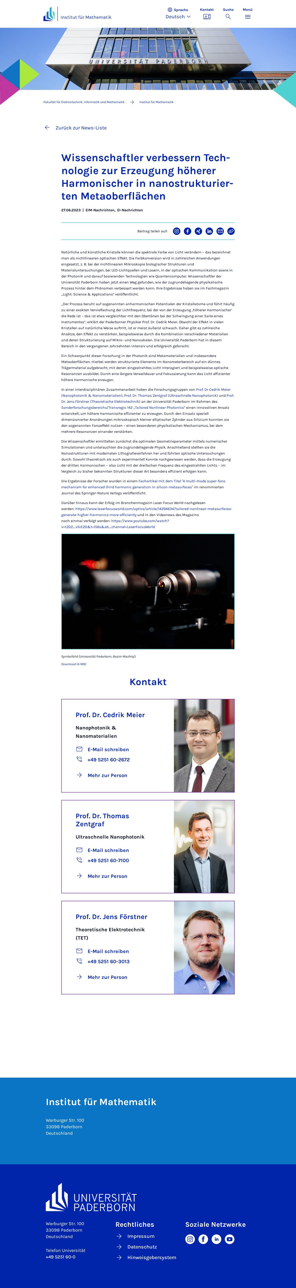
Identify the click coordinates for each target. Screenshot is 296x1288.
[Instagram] (190, 1239)
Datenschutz (142, 1247)
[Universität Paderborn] (148, 1197)
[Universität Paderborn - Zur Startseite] (49, 14)
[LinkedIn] (216, 1239)
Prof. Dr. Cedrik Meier (110, 715)
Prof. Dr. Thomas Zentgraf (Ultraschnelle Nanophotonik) (171, 395)
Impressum (141, 1236)
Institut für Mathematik (86, 17)
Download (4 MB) (73, 664)
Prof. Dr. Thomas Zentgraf (102, 820)
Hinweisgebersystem (151, 1257)
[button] (180, 14)
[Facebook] (203, 1239)
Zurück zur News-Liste (81, 128)
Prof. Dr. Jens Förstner (111, 917)
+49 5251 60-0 (60, 1257)
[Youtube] (229, 1239)
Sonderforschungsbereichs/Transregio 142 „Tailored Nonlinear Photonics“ (123, 407)
